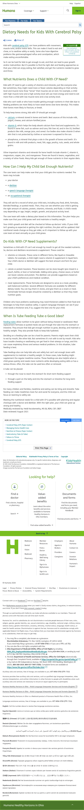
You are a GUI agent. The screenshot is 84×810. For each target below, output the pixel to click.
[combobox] (42, 25)
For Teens (37, 21)
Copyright (64, 456)
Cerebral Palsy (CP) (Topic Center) (19, 425)
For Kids (24, 21)
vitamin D (12, 125)
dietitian (13, 185)
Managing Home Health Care (17, 428)
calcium (11, 117)
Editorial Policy (21, 456)
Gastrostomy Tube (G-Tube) (17, 434)
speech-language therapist (21, 190)
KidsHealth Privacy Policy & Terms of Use (44, 456)
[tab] (77, 420)
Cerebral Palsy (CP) (13, 440)
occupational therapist (21, 195)
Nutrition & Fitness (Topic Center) (19, 431)
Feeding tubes (9, 321)
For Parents (10, 21)
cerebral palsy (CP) (20, 45)
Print (19, 40)
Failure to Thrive (12, 437)
